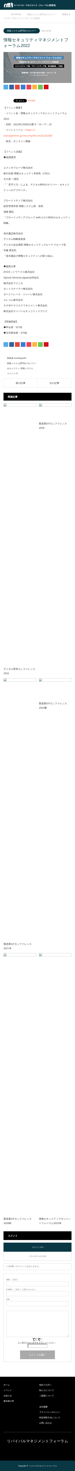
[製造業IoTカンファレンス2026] (55, 411)
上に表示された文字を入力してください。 (37, 1342)
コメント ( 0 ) (37, 1247)
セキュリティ (13, 368)
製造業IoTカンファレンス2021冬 (17, 946)
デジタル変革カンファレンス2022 (19, 671)
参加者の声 (8, 1401)
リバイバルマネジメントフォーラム (37, 1441)
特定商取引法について (49, 1417)
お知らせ (7, 1395)
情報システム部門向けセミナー (21, 30)
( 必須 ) (12, 1279)
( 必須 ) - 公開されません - (21, 1289)
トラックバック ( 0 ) (37, 1256)
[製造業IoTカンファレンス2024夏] (55, 688)
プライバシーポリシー (49, 1412)
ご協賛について (46, 1395)
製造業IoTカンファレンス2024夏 (53, 705)
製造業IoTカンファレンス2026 (53, 425)
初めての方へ (45, 1384)
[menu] (70, 5)
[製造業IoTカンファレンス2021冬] (19, 808)
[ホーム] (4, 13)
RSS (37, 1450)
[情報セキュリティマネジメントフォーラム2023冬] (55, 1083)
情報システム (27, 368)
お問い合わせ (45, 1422)
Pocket (31, 100)
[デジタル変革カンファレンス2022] (19, 533)
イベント (7, 1390)
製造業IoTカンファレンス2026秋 (17, 1221)
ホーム (6, 1384)
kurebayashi (20, 358)
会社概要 (43, 1406)
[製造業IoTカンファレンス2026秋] (19, 1083)
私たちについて (46, 1390)
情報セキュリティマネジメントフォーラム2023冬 (55, 1221)
